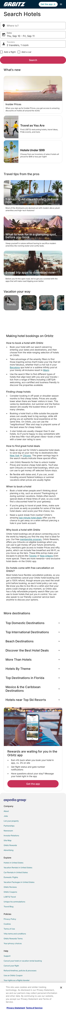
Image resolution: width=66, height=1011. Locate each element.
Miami (46, 370)
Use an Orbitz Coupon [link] (13, 975)
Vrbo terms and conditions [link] (15, 934)
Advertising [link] (8, 850)
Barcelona (15, 367)
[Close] (61, 987)
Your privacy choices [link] (13, 943)
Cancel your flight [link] (11, 966)
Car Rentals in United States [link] (16, 872)
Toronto (33, 555)
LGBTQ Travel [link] (10, 897)
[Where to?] (33, 25)
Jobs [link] (6, 816)
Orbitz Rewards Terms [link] (13, 938)
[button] (33, 623)
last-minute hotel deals (30, 517)
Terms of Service (34, 1008)
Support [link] (7, 956)
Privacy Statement (16, 1008)
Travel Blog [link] (8, 906)
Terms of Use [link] (9, 929)
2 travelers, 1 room (18, 45)
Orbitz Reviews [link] (10, 887)
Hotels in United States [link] (13, 862)
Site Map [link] (7, 840)
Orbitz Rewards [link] (10, 845)
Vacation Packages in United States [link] (19, 882)
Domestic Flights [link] (11, 877)
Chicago (27, 455)
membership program (31, 539)
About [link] (6, 811)
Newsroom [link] (8, 830)
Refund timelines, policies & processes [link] (20, 970)
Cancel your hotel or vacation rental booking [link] (23, 961)
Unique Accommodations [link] (14, 902)
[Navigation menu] (61, 4)
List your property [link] (11, 821)
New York (14, 455)
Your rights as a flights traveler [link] (16, 980)
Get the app (33, 783)
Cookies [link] (7, 924)
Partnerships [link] (9, 826)
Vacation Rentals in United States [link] (18, 867)
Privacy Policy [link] (10, 919)
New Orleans (46, 555)
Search (33, 60)
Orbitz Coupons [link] (10, 892)
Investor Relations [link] (11, 835)
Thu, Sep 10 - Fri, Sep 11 (21, 35)
